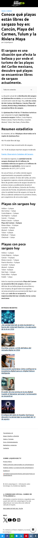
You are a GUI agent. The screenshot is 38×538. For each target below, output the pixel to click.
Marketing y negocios (10, 445)
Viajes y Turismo (6, 11)
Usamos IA (6, 470)
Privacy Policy (7, 461)
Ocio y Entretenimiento (10, 442)
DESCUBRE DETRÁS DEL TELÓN (13, 508)
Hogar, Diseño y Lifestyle (11, 436)
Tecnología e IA (8, 433)
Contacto (6, 448)
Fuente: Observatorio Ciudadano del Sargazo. (17, 154)
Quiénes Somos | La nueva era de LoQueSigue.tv (18, 467)
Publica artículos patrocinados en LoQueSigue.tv (18, 464)
